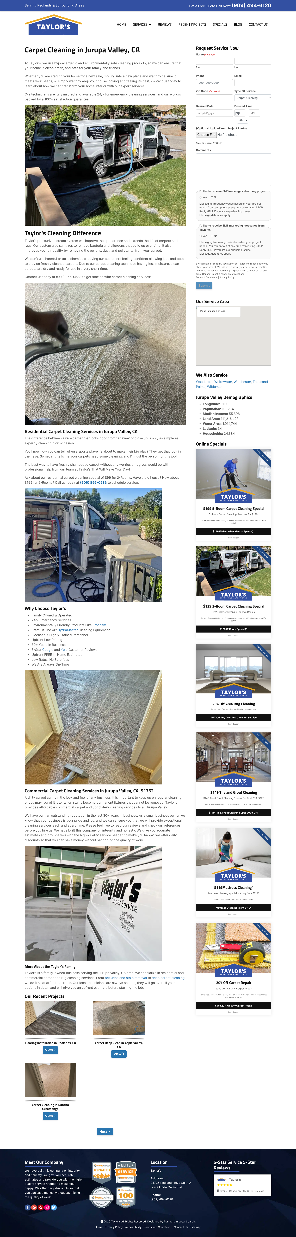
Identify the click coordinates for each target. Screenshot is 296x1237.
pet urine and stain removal (125, 978)
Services (140, 24)
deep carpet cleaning (168, 978)
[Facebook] (28, 1207)
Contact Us (258, 24)
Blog (238, 24)
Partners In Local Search (179, 1221)
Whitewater (223, 382)
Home (121, 24)
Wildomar (214, 387)
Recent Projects (192, 24)
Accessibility (133, 1227)
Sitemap (195, 1227)
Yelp (64, 650)
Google (47, 650)
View (49, 1050)
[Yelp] (41, 1207)
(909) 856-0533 (93, 482)
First (198, 67)
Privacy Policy (226, 277)
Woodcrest (204, 382)
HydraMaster (68, 630)
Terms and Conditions (157, 1227)
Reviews (165, 24)
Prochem (99, 625)
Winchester (242, 382)
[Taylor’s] (54, 24)
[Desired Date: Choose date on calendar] (236, 113)
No (215, 197)
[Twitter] (54, 1207)
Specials (220, 24)
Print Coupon (233, 538)
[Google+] (34, 1207)
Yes (205, 197)
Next (103, 1132)
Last (236, 67)
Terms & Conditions (206, 277)
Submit (204, 286)
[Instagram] (47, 1207)
